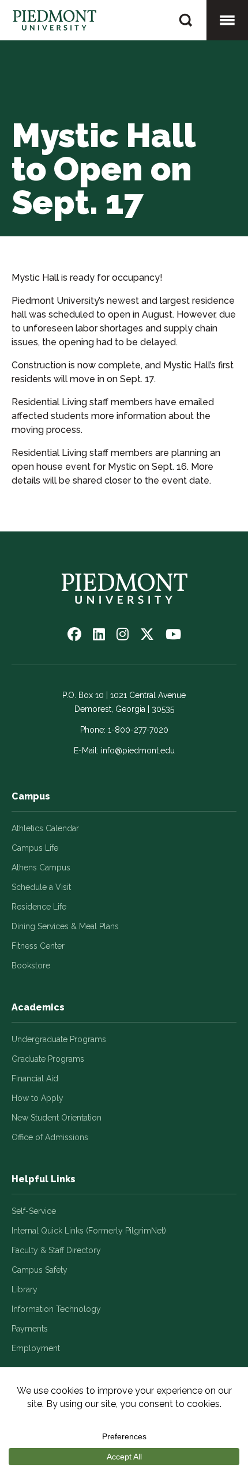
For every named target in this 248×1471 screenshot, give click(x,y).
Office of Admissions (50, 1137)
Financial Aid (35, 1078)
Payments (30, 1328)
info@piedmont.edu (138, 750)
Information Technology (56, 1309)
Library (24, 1289)
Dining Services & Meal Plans (65, 926)
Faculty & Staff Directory (56, 1250)
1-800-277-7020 (138, 729)
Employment (36, 1348)
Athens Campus (41, 867)
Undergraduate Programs (59, 1039)
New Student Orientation (57, 1117)
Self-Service (34, 1211)
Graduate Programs (48, 1058)
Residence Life (39, 906)
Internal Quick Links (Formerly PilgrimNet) (89, 1230)
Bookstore (31, 965)
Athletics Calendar (45, 828)
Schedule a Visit (41, 887)
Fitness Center (38, 946)
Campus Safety (39, 1269)
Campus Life (35, 848)
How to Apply (37, 1098)
